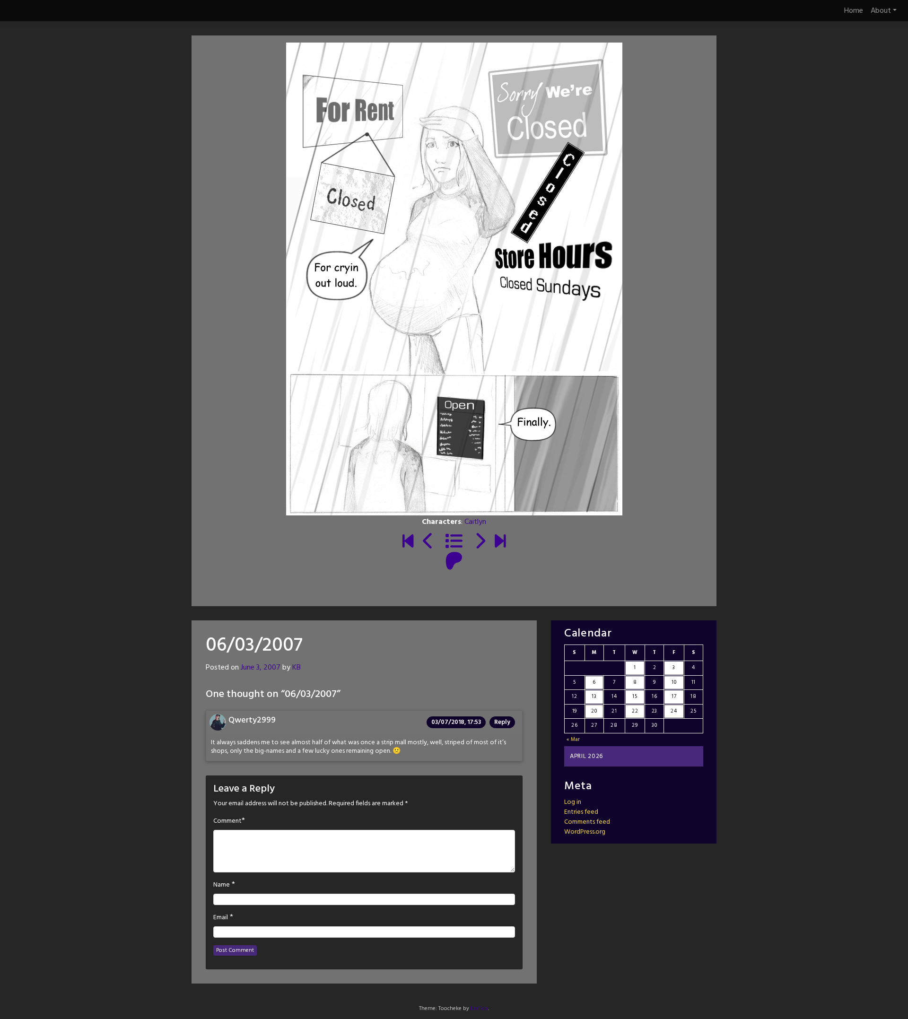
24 (674, 711)
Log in (572, 802)
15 (634, 696)
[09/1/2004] (407, 542)
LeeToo (479, 1008)
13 (594, 696)
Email (220, 918)
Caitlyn (475, 522)
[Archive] (454, 542)
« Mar (574, 739)
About (881, 11)
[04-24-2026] (500, 542)
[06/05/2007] (479, 542)
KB (296, 668)
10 (674, 682)
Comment (227, 821)
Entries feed (581, 812)
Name (221, 885)
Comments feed (587, 822)
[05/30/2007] (428, 542)
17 (674, 696)
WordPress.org (584, 832)
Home (853, 11)
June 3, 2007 (260, 668)
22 (635, 711)
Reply (502, 722)
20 (594, 711)
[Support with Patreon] (454, 562)
